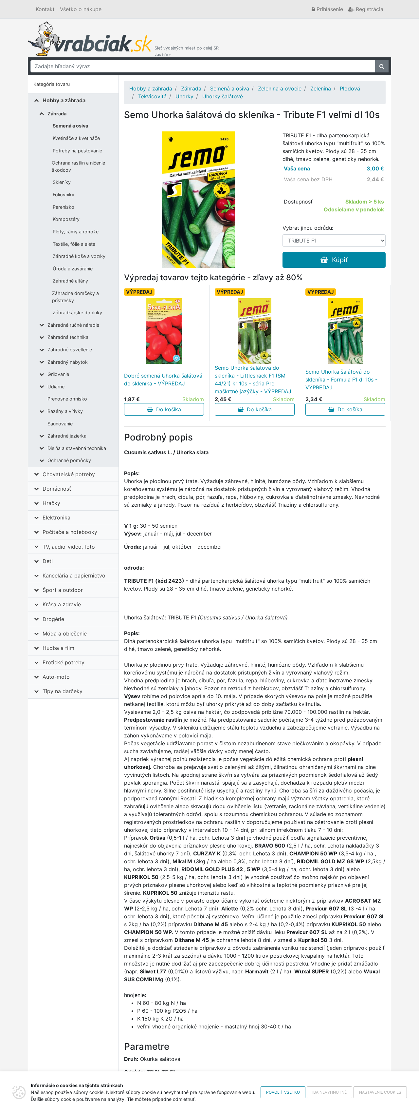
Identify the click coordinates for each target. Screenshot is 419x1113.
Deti (48, 561)
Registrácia (368, 9)
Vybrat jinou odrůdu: (307, 228)
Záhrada (56, 113)
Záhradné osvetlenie (69, 349)
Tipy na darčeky (62, 691)
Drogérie (53, 619)
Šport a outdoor (63, 590)
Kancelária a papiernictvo (74, 575)
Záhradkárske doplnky (77, 312)
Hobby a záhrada (64, 100)
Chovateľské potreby (69, 474)
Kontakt (45, 9)
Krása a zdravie (62, 604)
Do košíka (167, 409)
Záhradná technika (67, 337)
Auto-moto (56, 677)
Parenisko (63, 207)
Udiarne (55, 386)
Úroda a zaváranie (73, 268)
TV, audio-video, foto (69, 546)
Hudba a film (58, 648)
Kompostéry (66, 219)
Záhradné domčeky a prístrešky (75, 296)
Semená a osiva (70, 125)
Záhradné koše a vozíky (79, 256)
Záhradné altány (70, 280)
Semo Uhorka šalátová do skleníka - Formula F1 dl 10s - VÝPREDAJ (341, 379)
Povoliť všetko (283, 1092)
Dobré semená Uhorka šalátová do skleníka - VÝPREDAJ (163, 379)
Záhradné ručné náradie (73, 325)
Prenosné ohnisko (67, 398)
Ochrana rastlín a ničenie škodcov (78, 166)
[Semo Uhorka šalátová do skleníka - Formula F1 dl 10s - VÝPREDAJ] (345, 331)
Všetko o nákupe (80, 9)
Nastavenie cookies (380, 1092)
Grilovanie (58, 374)
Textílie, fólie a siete (74, 244)
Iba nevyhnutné (329, 1092)
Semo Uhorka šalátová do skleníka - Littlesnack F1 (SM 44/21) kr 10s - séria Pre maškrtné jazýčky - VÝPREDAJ (253, 379)
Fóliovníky (63, 194)
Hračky (51, 503)
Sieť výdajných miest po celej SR (187, 51)
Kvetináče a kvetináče (76, 138)
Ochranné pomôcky (69, 460)
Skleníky (62, 182)
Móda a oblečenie (65, 633)
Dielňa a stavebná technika (76, 448)
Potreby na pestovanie (77, 150)
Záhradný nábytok (67, 362)
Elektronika (56, 517)
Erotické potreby (63, 662)
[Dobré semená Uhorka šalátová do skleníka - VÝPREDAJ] (164, 331)
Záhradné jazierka (66, 436)
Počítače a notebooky (70, 532)
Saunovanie (60, 423)
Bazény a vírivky (65, 411)
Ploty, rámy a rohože (76, 231)
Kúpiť (338, 260)
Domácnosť (57, 488)
